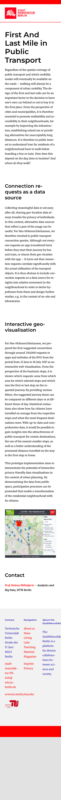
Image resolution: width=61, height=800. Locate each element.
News (27, 633)
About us (29, 628)
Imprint (29, 663)
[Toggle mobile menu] (53, 11)
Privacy (28, 668)
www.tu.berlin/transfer (19, 694)
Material (29, 651)
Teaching (30, 647)
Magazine (30, 656)
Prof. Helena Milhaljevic (19, 585)
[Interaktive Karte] (30, 510)
